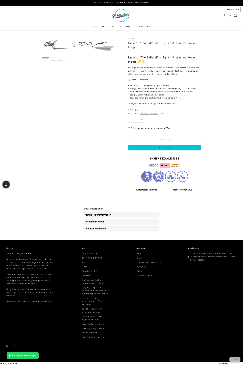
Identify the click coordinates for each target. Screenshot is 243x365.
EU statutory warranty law (93, 337)
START (94, 26)
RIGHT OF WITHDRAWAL (92, 258)
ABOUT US (116, 26)
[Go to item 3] (61, 60)
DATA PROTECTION (90, 253)
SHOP (104, 26)
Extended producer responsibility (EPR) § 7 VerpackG (92, 301)
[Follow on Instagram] (7, 346)
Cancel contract (89, 332)
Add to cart (164, 139)
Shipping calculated (149, 113)
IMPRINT (85, 266)
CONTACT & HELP (143, 26)
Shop (139, 258)
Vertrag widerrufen (8, 363)
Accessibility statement (93, 324)
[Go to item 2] (53, 60)
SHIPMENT (86, 275)
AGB (84, 262)
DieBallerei (132, 38)
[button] (233, 9)
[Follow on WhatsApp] (14, 346)
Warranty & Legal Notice (93, 328)
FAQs (128, 26)
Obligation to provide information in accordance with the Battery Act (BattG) (95, 290)
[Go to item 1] (45, 58)
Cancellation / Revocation (149, 262)
